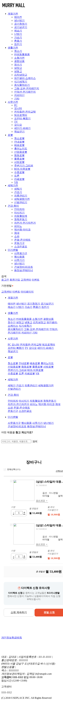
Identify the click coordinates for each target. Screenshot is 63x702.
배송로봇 (19, 145)
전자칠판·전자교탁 (25, 111)
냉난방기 (19, 20)
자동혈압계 (20, 216)
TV (16, 121)
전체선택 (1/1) (13, 469)
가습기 (18, 37)
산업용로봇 (20, 152)
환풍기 (18, 40)
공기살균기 (20, 27)
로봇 (10, 135)
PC (15, 105)
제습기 (18, 30)
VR (16, 182)
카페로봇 (19, 179)
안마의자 (19, 209)
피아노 (18, 226)
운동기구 (19, 243)
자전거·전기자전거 (25, 222)
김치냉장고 (20, 74)
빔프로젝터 (20, 115)
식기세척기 (20, 81)
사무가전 (13, 102)
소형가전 (19, 57)
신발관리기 (20, 202)
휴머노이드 (20, 148)
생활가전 (13, 47)
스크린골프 (20, 246)
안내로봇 (19, 141)
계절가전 (13, 13)
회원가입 (15, 279)
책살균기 (19, 131)
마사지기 (19, 212)
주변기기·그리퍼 (23, 165)
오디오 (18, 124)
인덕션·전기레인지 (25, 91)
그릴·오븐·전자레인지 (26, 88)
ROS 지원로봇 (22, 169)
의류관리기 (20, 195)
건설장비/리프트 (23, 267)
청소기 (18, 51)
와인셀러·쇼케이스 (25, 78)
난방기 (18, 34)
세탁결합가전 (22, 199)
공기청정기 (20, 23)
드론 (16, 175)
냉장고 (18, 68)
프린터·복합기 (22, 118)
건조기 (18, 192)
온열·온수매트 (22, 239)
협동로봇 (19, 155)
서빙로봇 (19, 162)
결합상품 (19, 61)
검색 (35, 441)
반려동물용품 (22, 54)
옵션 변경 (40, 500)
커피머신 (19, 95)
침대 (16, 233)
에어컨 (18, 17)
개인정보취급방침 (11, 637)
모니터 (18, 108)
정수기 (18, 64)
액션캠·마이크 (22, 229)
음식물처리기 (22, 85)
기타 (16, 98)
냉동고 (18, 71)
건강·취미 (13, 205)
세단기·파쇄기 (22, 128)
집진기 (18, 44)
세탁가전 (13, 185)
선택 (11, 481)
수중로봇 (19, 172)
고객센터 (26, 279)
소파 (16, 236)
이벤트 (35, 279)
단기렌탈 (13, 250)
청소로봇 (19, 138)
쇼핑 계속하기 (19, 612)
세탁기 (18, 188)
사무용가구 (20, 253)
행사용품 (19, 256)
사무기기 (19, 260)
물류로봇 (19, 158)
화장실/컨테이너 (23, 270)
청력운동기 (20, 219)
